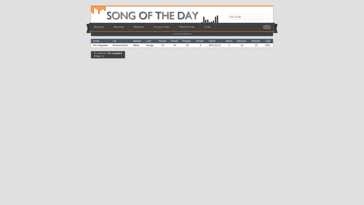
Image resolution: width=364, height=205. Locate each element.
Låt (114, 41)
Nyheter (99, 27)
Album (229, 41)
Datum (212, 41)
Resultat (119, 27)
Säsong (162, 41)
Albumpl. (255, 41)
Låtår (268, 41)
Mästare (139, 27)
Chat (207, 27)
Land (148, 41)
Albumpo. (242, 41)
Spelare (137, 41)
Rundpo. (186, 41)
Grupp (96, 41)
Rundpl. (200, 41)
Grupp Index (162, 27)
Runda (174, 41)
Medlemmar (187, 27)
